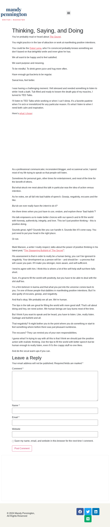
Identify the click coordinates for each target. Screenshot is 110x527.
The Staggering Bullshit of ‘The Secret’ (43, 250)
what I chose (25, 113)
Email (15, 417)
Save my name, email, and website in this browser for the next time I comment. (53, 441)
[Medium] (88, 518)
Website (16, 429)
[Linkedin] (95, 511)
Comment (17, 369)
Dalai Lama (35, 48)
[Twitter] (88, 511)
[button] (68, 13)
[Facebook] (80, 511)
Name (16, 405)
